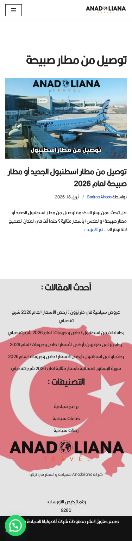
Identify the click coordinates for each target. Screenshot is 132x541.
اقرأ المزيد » (93, 229)
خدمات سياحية (66, 418)
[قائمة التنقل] (13, 10)
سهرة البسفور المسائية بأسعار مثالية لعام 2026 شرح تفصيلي (66, 368)
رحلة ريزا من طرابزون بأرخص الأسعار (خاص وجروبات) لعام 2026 (66, 344)
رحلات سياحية (66, 430)
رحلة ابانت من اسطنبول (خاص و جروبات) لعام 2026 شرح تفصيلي (66, 332)
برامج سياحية (66, 406)
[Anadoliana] (105, 10)
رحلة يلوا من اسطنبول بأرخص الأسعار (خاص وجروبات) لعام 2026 (66, 356)
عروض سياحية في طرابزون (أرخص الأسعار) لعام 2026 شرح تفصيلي (66, 316)
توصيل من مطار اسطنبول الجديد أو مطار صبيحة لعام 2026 (67, 177)
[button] (15, 525)
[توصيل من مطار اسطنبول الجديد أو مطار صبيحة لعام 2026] (66, 118)
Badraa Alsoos (99, 197)
